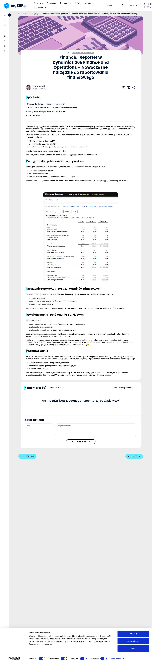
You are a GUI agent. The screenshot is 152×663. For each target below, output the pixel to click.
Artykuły (52, 3)
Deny (133, 648)
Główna (39, 3)
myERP (24, 13)
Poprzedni (29, 456)
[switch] (64, 658)
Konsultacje (41, 7)
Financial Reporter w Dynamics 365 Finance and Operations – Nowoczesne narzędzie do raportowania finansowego (90, 13)
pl (134, 5)
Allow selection (133, 641)
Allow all (133, 634)
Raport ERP (66, 3)
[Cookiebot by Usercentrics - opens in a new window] (14, 658)
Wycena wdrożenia (85, 3)
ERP (69, 53)
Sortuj (116, 388)
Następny (132, 456)
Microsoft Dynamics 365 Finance (83, 53)
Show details (116, 659)
